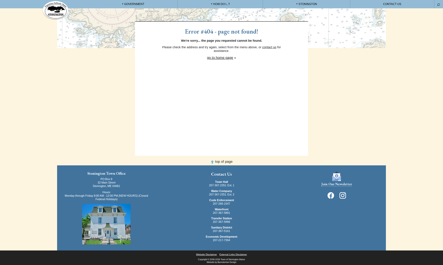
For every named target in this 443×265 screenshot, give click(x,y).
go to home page (220, 58)
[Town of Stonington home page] (55, 10)
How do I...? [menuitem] (221, 4)
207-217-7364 (221, 240)
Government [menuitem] (134, 4)
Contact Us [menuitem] (392, 4)
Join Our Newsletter (336, 184)
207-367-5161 (221, 231)
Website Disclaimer (206, 254)
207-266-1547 (221, 203)
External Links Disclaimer (233, 254)
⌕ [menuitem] (438, 4)
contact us (269, 47)
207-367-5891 (221, 212)
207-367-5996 (221, 221)
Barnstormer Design (227, 262)
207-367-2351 (217, 185)
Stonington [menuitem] (308, 4)
